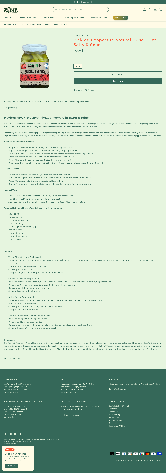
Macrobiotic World (10, 443)
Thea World (158, 460)
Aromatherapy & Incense (72, 18)
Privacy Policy (114, 415)
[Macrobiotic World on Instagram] (10, 433)
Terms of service (116, 420)
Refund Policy (114, 417)
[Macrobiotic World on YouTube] (15, 433)
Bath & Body (48, 18)
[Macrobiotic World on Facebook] (5, 433)
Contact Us (113, 412)
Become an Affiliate (117, 426)
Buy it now (118, 81)
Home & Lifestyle (99, 18)
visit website (9, 417)
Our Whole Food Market (119, 406)
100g (77, 66)
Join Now (11, 466)
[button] (80, 9)
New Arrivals (120, 18)
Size (76, 62)
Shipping (112, 423)
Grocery (7, 18)
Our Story (113, 409)
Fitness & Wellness (27, 18)
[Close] (31, 448)
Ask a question (12, 359)
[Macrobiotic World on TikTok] (20, 433)
